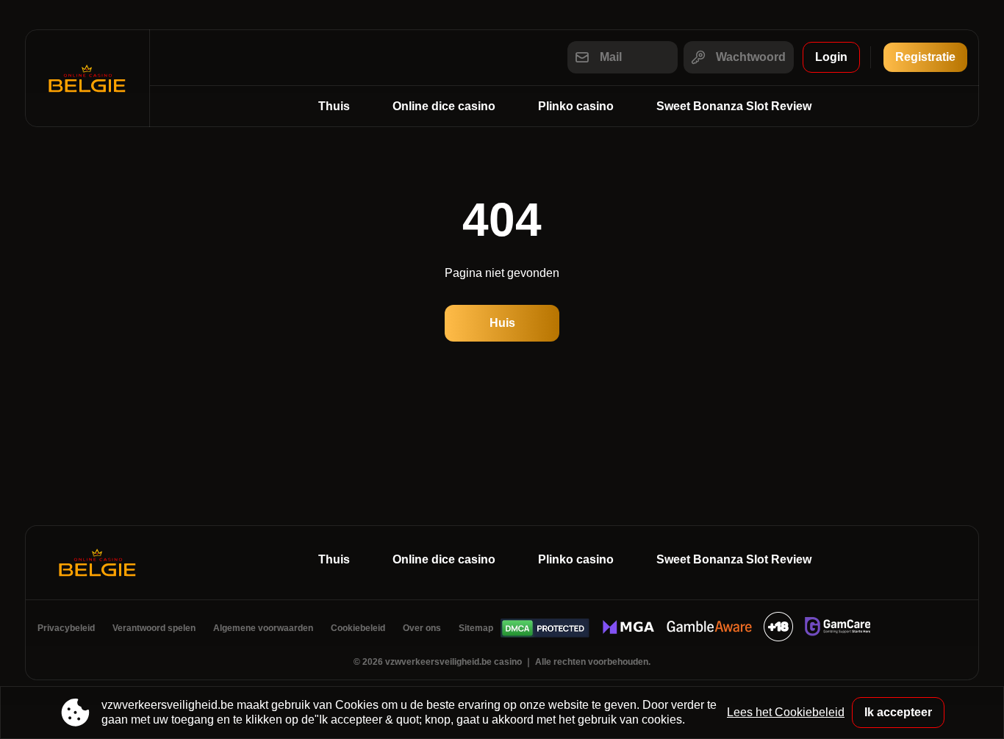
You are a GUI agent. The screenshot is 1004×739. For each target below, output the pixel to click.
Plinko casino (576, 106)
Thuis (334, 106)
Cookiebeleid (358, 628)
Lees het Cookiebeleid (786, 712)
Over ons (422, 628)
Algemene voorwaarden (263, 628)
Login (831, 57)
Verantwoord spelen (154, 628)
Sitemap (476, 628)
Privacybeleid (66, 628)
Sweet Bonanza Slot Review (733, 106)
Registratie (925, 57)
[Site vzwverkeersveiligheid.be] (87, 78)
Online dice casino (443, 106)
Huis (502, 323)
